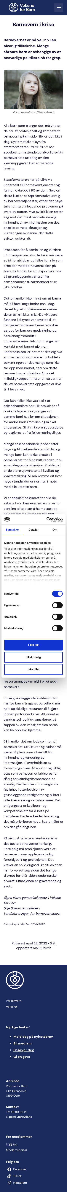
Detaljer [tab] (33, 529)
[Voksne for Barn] (24, 7)
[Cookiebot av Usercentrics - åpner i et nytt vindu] (47, 519)
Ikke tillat (33, 669)
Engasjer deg (23, 1050)
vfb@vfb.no (24, 1117)
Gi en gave (21, 1056)
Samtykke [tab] (12, 529)
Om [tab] (54, 529)
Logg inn (11, 1144)
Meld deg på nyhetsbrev (33, 1036)
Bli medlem (22, 1043)
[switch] (57, 605)
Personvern (13, 1001)
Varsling (11, 1007)
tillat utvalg (33, 657)
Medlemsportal (16, 1150)
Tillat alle (33, 645)
